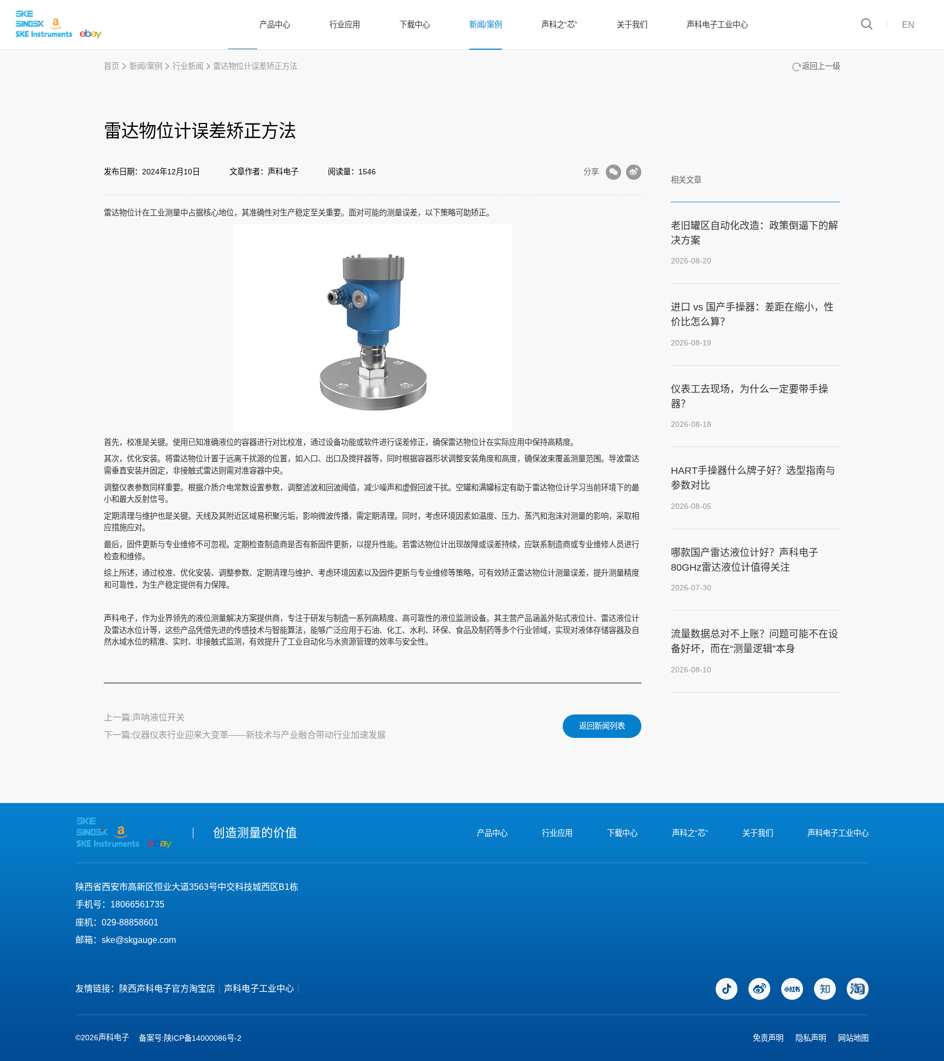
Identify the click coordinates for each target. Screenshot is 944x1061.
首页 (111, 66)
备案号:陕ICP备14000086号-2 (190, 1038)
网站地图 (853, 1038)
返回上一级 (821, 66)
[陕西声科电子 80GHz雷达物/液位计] (59, 24)
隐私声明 (810, 1038)
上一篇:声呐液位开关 (144, 717)
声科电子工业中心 (717, 24)
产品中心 (274, 24)
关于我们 (632, 24)
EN (908, 24)
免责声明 (768, 1038)
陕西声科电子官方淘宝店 (167, 988)
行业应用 (344, 24)
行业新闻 (188, 66)
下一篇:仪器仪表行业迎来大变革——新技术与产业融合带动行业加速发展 (245, 735)
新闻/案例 (485, 24)
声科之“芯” (559, 24)
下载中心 (414, 24)
